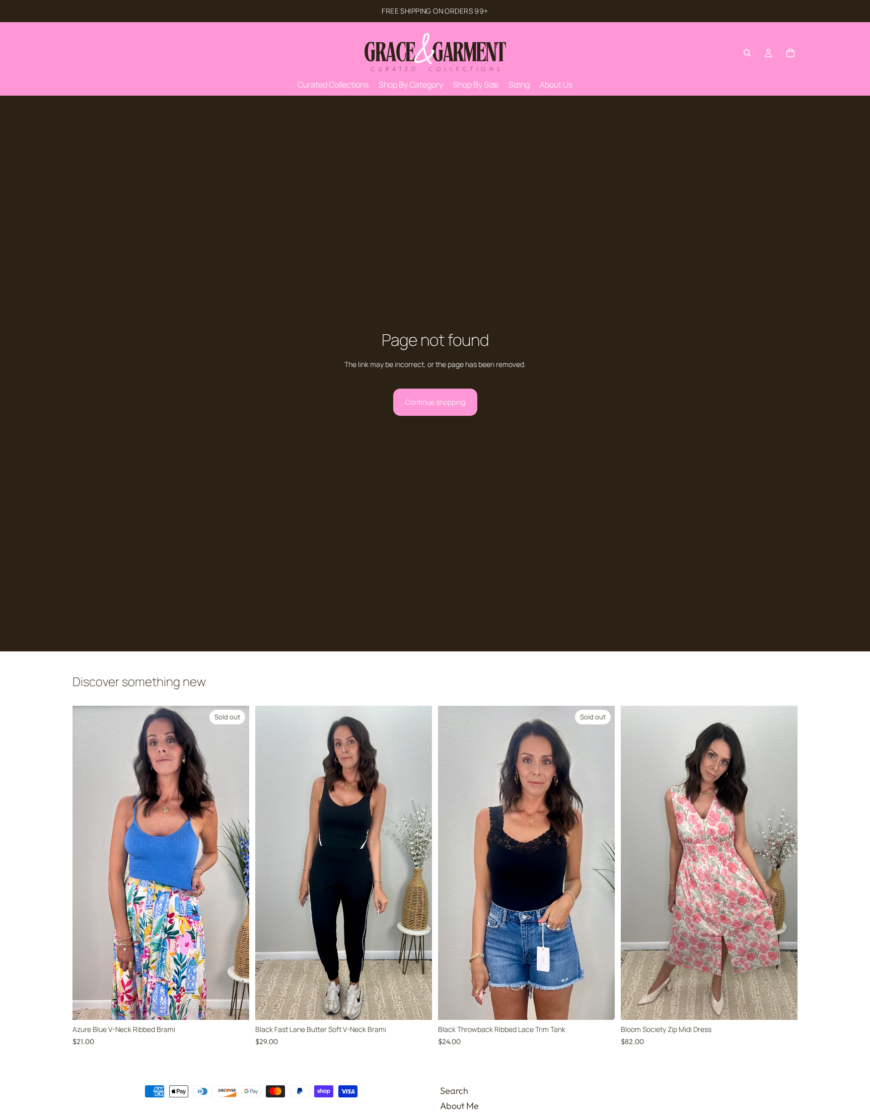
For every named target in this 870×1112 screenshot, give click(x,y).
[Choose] (416, 1005)
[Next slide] (234, 863)
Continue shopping (435, 402)
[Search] (747, 53)
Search (454, 1090)
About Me (459, 1105)
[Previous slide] (87, 863)
